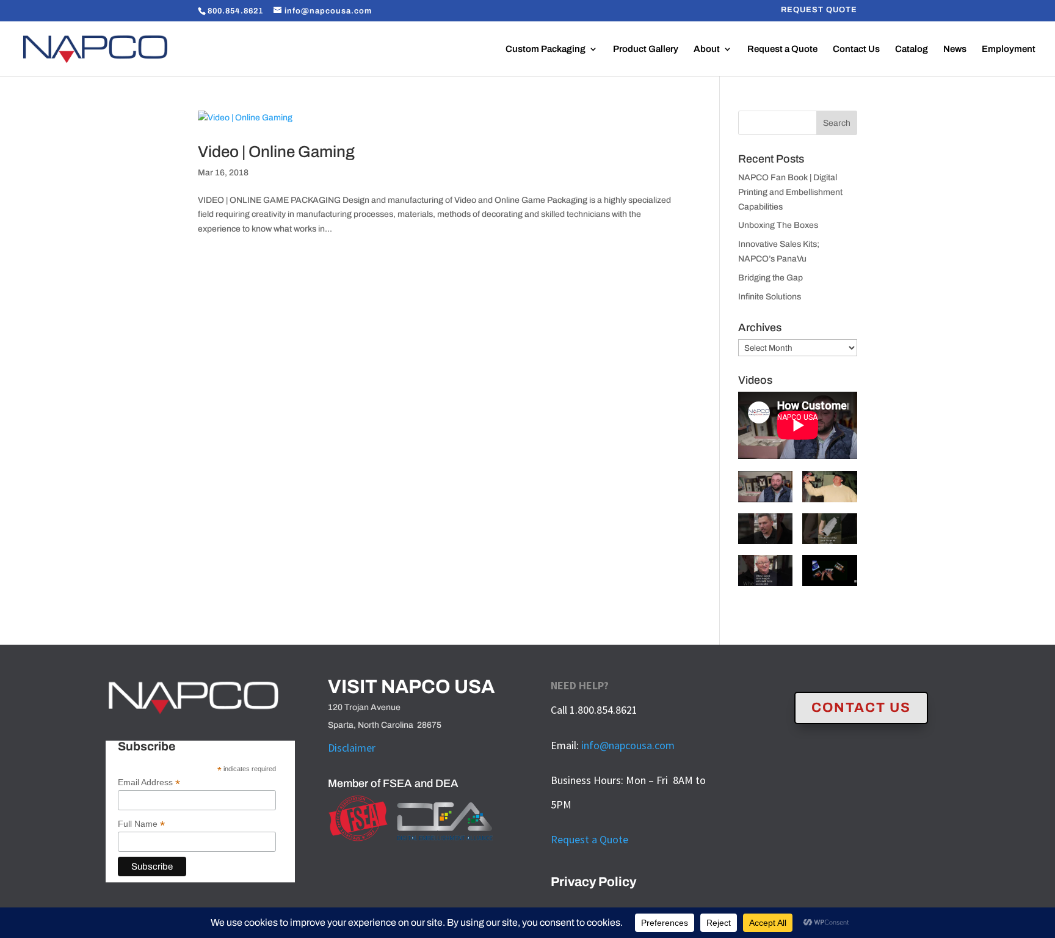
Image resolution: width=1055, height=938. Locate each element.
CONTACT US (861, 707)
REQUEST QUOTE (819, 10)
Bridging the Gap (770, 277)
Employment (1008, 49)
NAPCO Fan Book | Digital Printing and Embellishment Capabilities (790, 192)
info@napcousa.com (628, 745)
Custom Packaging (546, 49)
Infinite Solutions (769, 296)
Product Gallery (645, 49)
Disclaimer (351, 748)
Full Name (141, 824)
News (954, 49)
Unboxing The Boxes (778, 225)
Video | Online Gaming (276, 151)
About (707, 49)
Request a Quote (782, 49)
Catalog (911, 49)
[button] (765, 492)
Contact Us (856, 49)
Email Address (149, 782)
